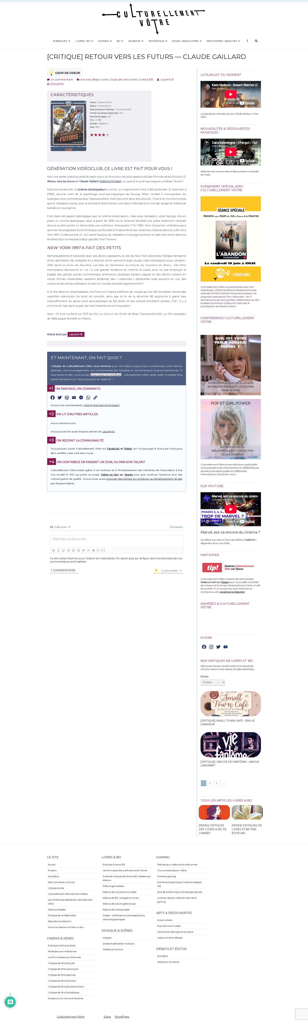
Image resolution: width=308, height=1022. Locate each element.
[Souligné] (63, 550)
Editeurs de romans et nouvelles (119, 892)
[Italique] (58, 550)
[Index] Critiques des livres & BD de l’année (213, 829)
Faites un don (110, 474)
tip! (212, 568)
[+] (103, 550)
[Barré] (68, 550)
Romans (103, 41)
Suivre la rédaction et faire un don (66, 927)
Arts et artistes (164, 920)
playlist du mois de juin (217, 113)
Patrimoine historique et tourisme (175, 932)
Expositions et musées (169, 926)
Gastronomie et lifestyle (170, 937)
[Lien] (93, 550)
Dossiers (52, 870)
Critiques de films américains (63, 969)
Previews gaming (166, 876)
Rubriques (60, 41)
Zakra (107, 1016)
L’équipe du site (56, 888)
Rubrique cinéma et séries (61, 945)
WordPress (122, 1016)
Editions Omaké (110, 181)
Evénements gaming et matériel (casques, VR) (179, 884)
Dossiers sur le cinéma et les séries (65, 998)
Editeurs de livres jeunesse (116, 909)
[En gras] (53, 550)
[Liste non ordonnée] (78, 550)
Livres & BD (145, 79)
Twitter (128, 448)
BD (118, 41)
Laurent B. (167, 79)
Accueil (51, 864)
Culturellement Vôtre (70, 1016)
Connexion (176, 527)
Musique (107, 937)
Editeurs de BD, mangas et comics (121, 898)
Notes (204, 676)
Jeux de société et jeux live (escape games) (179, 892)
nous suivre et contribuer (106, 374)
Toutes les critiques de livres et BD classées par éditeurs (127, 878)
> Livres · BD (82, 41)
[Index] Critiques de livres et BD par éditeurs (247, 829)
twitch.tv (250, 539)
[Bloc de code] (88, 550)
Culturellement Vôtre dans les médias (68, 894)
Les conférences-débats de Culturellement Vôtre (70, 901)
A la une (85, 79)
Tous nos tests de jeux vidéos (172, 870)
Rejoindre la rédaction (59, 921)
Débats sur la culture (168, 962)
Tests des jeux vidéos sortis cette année (177, 864)
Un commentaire (61, 79)
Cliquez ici (103, 123)
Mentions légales (57, 909)
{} (98, 550)
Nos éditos (162, 956)
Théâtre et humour (113, 949)
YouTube (224, 543)
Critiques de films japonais (62, 975)
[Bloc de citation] (83, 550)
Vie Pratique (156, 41)
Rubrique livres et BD (114, 864)
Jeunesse (134, 41)
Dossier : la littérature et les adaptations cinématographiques (124, 917)
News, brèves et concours (61, 882)
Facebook (113, 448)
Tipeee (129, 474)
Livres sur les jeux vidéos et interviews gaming (176, 900)
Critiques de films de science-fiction (66, 986)
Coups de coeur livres (123, 79)
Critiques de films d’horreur (62, 980)
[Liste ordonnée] (73, 550)
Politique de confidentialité (62, 915)
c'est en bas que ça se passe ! (101, 405)
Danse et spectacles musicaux (118, 943)
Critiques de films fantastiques (63, 992)
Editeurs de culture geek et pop (119, 903)
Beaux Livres (100, 79)
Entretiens (53, 876)
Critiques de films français (61, 963)
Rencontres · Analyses (222, 41)
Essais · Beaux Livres (185, 41)
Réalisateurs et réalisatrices (62, 951)
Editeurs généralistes (113, 886)
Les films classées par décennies (64, 957)
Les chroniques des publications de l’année (125, 870)
